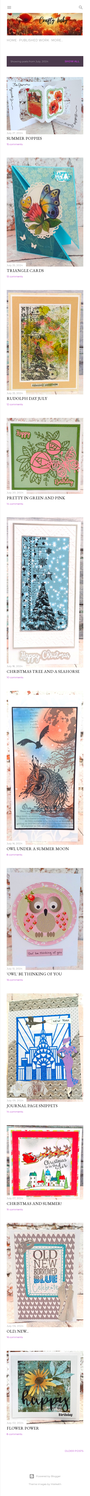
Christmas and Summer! (34, 1203)
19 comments (15, 1209)
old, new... (18, 1331)
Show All (72, 61)
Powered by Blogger (48, 1476)
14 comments (15, 503)
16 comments (15, 979)
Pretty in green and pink (36, 498)
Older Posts (74, 1450)
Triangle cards (25, 270)
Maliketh (56, 1484)
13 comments (15, 276)
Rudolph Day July (27, 398)
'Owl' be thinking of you (34, 974)
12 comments (15, 404)
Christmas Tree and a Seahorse (43, 671)
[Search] (80, 6)
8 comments (14, 854)
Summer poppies (24, 138)
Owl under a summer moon (38, 848)
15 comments (15, 144)
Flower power (23, 1428)
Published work (34, 40)
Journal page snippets (32, 1105)
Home (12, 40)
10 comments (15, 677)
